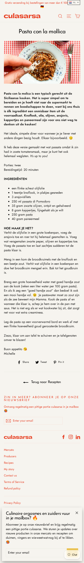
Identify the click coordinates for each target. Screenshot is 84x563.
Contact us (10, 475)
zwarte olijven (33, 205)
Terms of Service (14, 482)
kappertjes (28, 210)
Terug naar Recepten (45, 382)
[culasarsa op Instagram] (71, 437)
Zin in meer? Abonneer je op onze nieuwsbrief (41, 399)
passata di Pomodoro (36, 201)
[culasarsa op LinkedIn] (78, 437)
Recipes (8, 463)
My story (9, 469)
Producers (10, 456)
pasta (29, 214)
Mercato (9, 450)
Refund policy (12, 488)
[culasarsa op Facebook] (63, 437)
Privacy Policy (12, 503)
